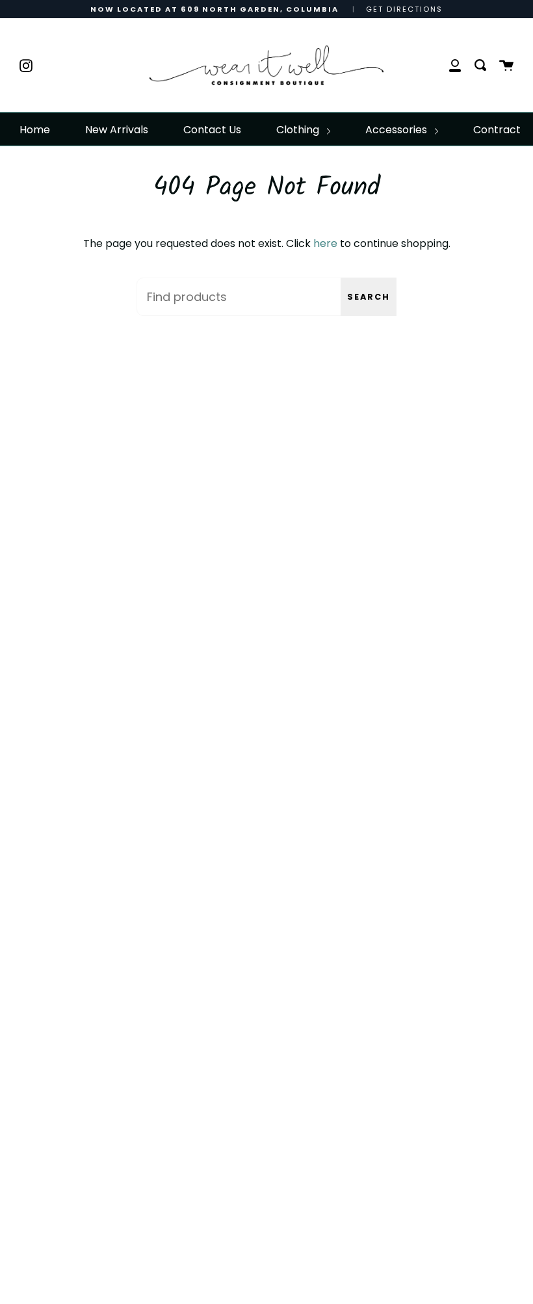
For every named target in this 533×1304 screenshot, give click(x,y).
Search (368, 296)
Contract (497, 129)
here (325, 243)
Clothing (299, 129)
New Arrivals (116, 129)
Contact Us (212, 129)
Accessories (397, 129)
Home (35, 129)
